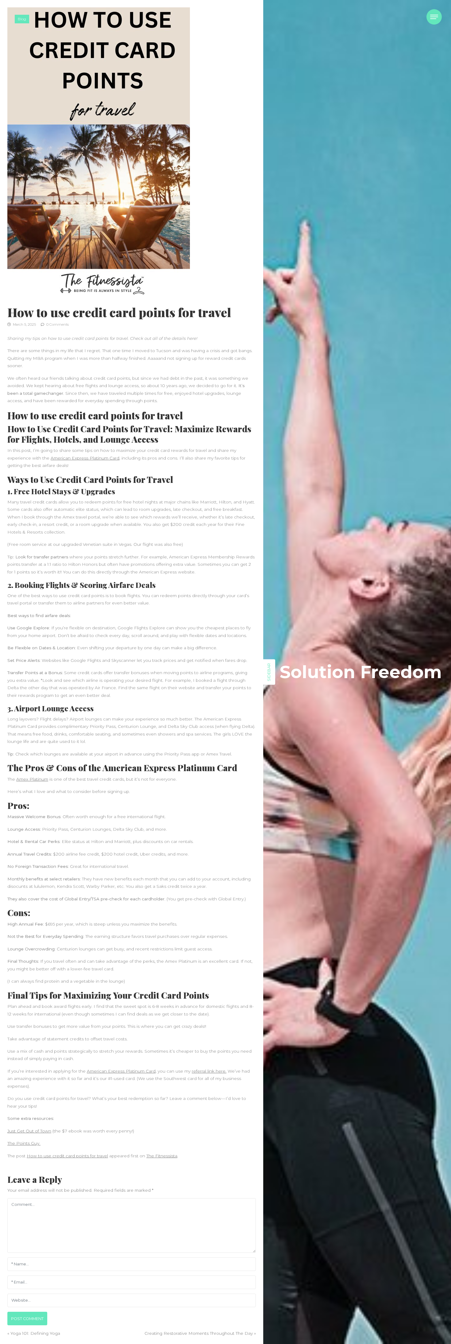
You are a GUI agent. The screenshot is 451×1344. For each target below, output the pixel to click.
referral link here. (209, 1071)
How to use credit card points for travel (67, 1155)
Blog (22, 19)
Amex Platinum (32, 779)
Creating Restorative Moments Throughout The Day (199, 1333)
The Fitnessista (161, 1155)
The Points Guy (23, 1143)
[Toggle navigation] (434, 17)
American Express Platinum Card (85, 458)
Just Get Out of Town (29, 1130)
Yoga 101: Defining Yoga (35, 1333)
